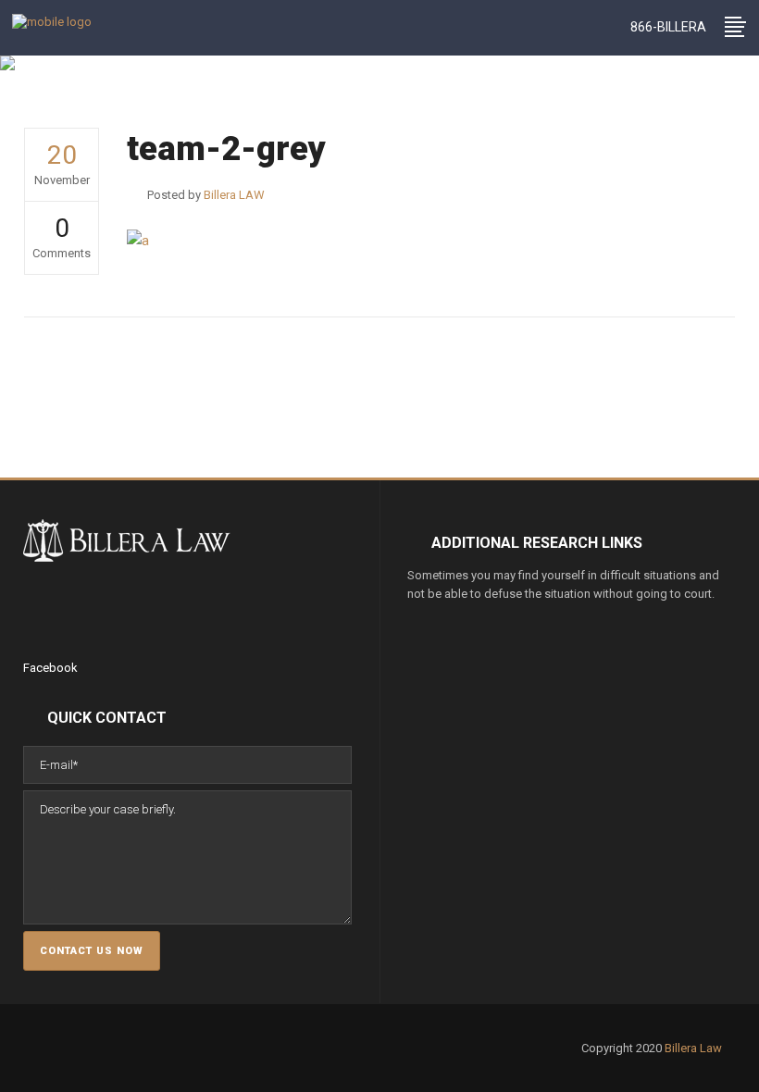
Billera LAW (188, 101)
